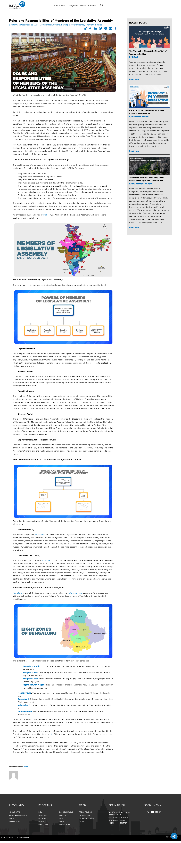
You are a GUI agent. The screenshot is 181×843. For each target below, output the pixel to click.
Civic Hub (42, 815)
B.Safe (41, 821)
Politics (98, 25)
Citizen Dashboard (18, 815)
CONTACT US (14, 821)
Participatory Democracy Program (77, 25)
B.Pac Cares (43, 824)
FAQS (11, 818)
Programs (73, 6)
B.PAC (15, 25)
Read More (134, 79)
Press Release (85, 812)
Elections (55, 25)
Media (83, 6)
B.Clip (41, 812)
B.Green (62, 815)
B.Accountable (66, 812)
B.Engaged (43, 818)
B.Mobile (63, 818)
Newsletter (84, 815)
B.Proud (62, 821)
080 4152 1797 (121, 823)
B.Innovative (64, 824)
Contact (92, 6)
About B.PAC (60, 6)
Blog (81, 821)
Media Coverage (86, 818)
